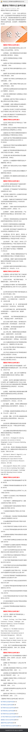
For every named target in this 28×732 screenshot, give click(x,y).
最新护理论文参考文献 (7, 722)
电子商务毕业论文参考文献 (8, 713)
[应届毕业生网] (1, 1)
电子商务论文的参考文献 (7, 701)
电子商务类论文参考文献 (7, 710)
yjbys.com (17, 730)
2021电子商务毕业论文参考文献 (9, 725)
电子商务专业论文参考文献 (8, 707)
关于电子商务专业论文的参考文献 (10, 716)
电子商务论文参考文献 (7, 704)
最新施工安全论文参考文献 (8, 719)
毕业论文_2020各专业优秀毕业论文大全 (13, 1)
